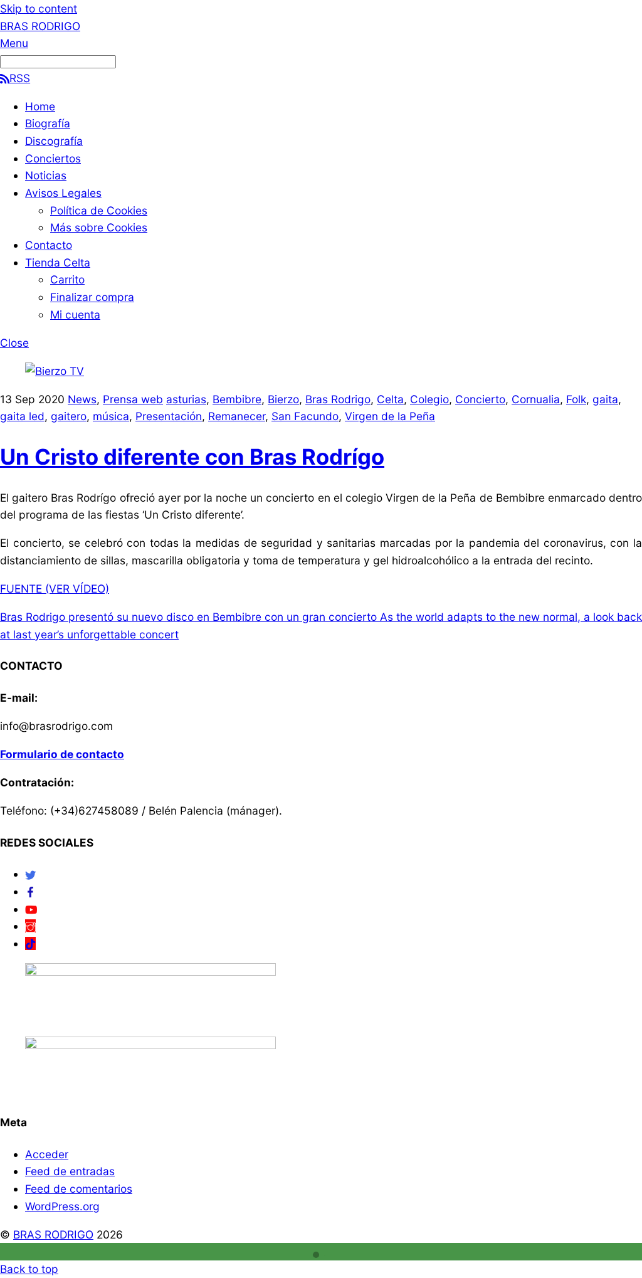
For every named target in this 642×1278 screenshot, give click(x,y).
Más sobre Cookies (98, 227)
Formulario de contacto (62, 754)
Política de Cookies (98, 210)
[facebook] (30, 891)
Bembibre (237, 399)
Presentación (168, 416)
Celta (390, 399)
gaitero (69, 416)
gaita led (22, 416)
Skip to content (38, 8)
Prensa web (133, 399)
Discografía (54, 140)
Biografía (47, 123)
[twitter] (30, 873)
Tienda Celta (57, 262)
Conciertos (53, 158)
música (111, 416)
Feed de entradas (70, 1171)
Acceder (46, 1154)
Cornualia (536, 399)
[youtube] (31, 909)
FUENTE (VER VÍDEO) (54, 588)
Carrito (67, 279)
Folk (576, 399)
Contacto (48, 244)
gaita (605, 399)
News (82, 399)
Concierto (480, 399)
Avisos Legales (63, 192)
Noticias (45, 175)
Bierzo (283, 399)
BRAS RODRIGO (53, 1234)
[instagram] (30, 925)
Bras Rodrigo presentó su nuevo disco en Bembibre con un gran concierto (188, 616)
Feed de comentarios (78, 1188)
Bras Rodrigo (338, 399)
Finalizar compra (92, 297)
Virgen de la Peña (390, 416)
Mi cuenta (75, 314)
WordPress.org (62, 1206)
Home (40, 106)
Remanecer (236, 416)
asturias (186, 399)
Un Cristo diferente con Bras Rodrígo (192, 456)
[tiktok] (30, 943)
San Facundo (305, 416)
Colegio (429, 399)
